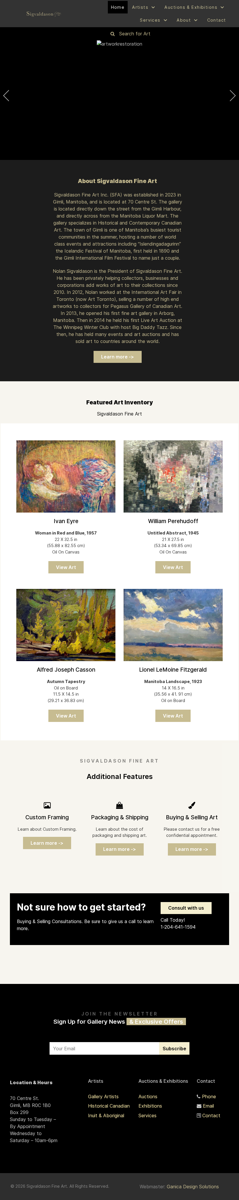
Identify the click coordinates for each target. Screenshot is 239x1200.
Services (147, 1115)
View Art (66, 567)
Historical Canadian (109, 1106)
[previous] (10, 96)
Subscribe (174, 1048)
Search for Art (134, 34)
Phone (209, 1096)
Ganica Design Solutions (193, 1186)
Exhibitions (150, 1106)
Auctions (147, 1096)
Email (208, 1106)
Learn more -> (117, 357)
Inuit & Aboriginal (106, 1115)
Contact (211, 1115)
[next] (229, 96)
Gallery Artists (103, 1096)
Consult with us (186, 908)
